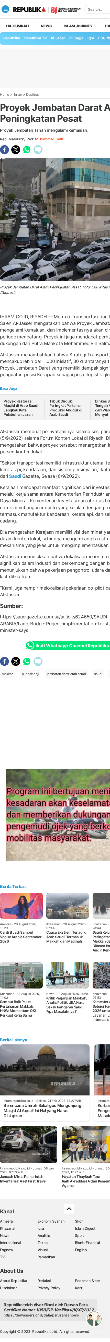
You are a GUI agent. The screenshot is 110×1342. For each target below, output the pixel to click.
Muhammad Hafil (49, 139)
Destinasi (33, 94)
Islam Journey (78, 26)
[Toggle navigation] (5, 9)
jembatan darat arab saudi (66, 674)
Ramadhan (46, 1257)
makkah (8, 674)
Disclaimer (8, 1288)
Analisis (44, 1235)
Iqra (41, 1228)
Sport (79, 1235)
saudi (98, 674)
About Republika (13, 1280)
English (81, 1250)
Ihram (18, 94)
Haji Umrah (17, 26)
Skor (78, 1221)
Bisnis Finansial (87, 1242)
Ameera (6, 1221)
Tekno (43, 1242)
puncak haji (30, 674)
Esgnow (6, 1250)
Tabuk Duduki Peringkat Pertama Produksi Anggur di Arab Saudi (65, 408)
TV (2, 1257)
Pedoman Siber (87, 1280)
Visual (43, 1250)
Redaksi (44, 1280)
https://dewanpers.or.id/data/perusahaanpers (41, 1315)
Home (4, 94)
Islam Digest (85, 1228)
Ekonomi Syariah (51, 1221)
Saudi (15, 476)
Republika (11, 38)
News (46, 26)
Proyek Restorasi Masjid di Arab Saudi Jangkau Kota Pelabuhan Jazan (21, 408)
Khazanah (8, 1228)
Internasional (10, 1242)
